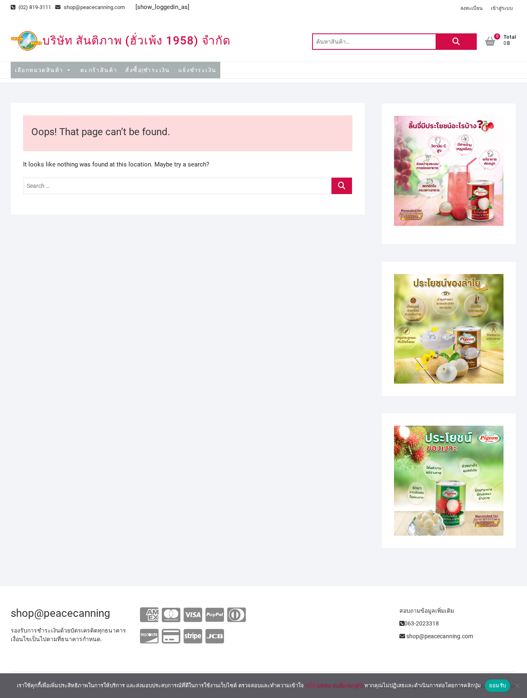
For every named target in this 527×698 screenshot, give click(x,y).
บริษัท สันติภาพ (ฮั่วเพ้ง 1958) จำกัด (136, 40)
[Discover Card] (149, 636)
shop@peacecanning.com (94, 7)
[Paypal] (214, 615)
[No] (517, 686)
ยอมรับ (497, 685)
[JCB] (214, 636)
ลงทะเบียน (471, 8)
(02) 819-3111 (34, 7)
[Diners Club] (236, 615)
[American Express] (149, 615)
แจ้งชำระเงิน (197, 70)
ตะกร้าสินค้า (98, 70)
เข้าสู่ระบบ (502, 8)
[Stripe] (193, 636)
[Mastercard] (171, 615)
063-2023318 (421, 623)
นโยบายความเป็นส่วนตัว (334, 685)
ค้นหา (456, 41)
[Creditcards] (171, 636)
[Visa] (193, 615)
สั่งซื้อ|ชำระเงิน (147, 70)
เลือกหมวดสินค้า (39, 70)
